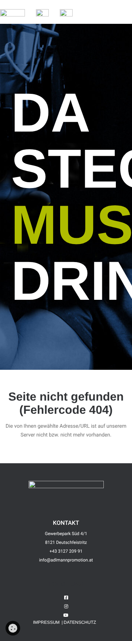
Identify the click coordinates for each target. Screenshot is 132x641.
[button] (88, 13)
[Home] (12, 13)
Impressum (46, 622)
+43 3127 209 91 (66, 551)
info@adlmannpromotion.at (66, 560)
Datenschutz (80, 622)
